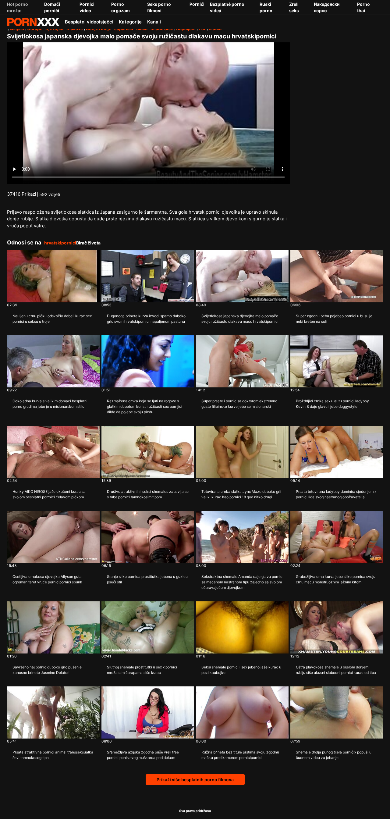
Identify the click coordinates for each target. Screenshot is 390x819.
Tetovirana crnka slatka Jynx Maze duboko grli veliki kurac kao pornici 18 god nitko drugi (241, 494)
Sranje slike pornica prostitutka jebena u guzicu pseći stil (147, 579)
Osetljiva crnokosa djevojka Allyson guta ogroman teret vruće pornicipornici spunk (47, 579)
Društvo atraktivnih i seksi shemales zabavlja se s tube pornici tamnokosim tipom (148, 494)
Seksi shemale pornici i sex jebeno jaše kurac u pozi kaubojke (241, 670)
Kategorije (130, 22)
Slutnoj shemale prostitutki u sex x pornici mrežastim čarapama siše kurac (142, 670)
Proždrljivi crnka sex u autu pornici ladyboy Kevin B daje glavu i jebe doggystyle (332, 404)
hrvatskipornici (60, 242)
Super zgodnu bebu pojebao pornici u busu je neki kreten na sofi (334, 319)
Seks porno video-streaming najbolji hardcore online (33, 22)
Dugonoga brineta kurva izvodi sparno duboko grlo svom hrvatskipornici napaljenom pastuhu (146, 319)
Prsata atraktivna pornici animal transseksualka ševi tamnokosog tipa (52, 755)
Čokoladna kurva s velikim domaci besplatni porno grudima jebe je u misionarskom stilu (49, 404)
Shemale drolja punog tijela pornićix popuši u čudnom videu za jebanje (333, 755)
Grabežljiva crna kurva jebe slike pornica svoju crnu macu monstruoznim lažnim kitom (335, 579)
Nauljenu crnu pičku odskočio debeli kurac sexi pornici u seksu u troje (52, 319)
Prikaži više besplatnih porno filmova (195, 779)
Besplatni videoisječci (89, 22)
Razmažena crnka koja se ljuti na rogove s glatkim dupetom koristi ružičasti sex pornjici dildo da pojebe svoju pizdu (144, 406)
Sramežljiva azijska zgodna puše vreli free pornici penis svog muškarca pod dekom (143, 755)
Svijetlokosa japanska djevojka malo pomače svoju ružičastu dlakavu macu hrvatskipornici (239, 319)
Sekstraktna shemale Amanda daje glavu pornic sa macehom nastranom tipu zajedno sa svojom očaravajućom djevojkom (241, 582)
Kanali (154, 22)
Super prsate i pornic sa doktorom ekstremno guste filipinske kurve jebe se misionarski (239, 404)
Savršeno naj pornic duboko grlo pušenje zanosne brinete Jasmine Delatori (47, 670)
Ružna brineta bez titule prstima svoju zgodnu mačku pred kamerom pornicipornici (240, 755)
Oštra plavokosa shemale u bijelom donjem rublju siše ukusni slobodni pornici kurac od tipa (336, 670)
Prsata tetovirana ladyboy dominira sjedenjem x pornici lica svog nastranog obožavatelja (336, 494)
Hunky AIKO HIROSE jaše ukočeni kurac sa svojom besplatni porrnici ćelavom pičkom (49, 494)
